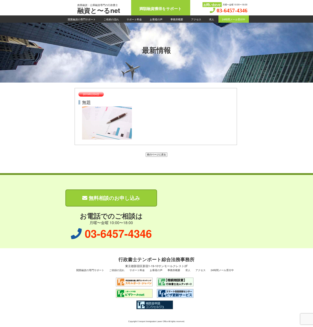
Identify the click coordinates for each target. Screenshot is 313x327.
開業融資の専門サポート (82, 19)
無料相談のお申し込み (113, 197)
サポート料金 (134, 19)
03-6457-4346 (232, 10)
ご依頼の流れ (111, 19)
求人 (211, 19)
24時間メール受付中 (233, 19)
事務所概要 (176, 19)
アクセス (196, 19)
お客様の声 (156, 19)
